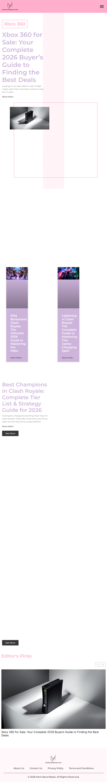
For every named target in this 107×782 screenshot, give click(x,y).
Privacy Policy (55, 768)
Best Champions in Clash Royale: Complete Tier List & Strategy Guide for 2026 (24, 397)
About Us (19, 768)
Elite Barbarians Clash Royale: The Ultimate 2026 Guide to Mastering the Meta (18, 333)
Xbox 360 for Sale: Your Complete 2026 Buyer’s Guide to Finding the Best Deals (22, 57)
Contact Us (36, 768)
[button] (102, 6)
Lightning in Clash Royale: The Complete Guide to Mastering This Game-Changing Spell (69, 333)
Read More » (8, 97)
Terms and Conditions (81, 768)
